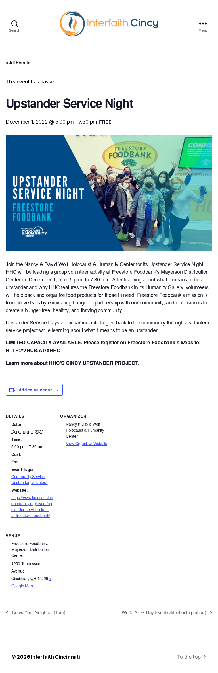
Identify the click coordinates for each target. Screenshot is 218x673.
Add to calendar (35, 389)
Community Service (28, 476)
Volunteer (39, 482)
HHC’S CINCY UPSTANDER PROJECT (93, 363)
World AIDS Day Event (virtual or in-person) (164, 612)
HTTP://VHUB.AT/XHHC (33, 350)
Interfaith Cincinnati (55, 657)
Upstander (20, 482)
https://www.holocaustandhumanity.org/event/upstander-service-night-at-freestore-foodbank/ (32, 506)
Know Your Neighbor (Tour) (38, 612)
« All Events (18, 62)
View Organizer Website (86, 443)
